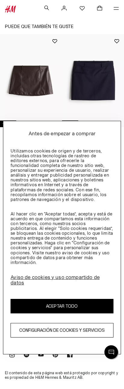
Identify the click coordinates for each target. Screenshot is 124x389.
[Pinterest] (55, 355)
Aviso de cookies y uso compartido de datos (55, 280)
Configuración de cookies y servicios (62, 330)
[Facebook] (70, 355)
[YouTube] (41, 355)
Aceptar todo (62, 306)
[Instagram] (12, 355)
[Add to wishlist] (55, 41)
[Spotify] (26, 355)
